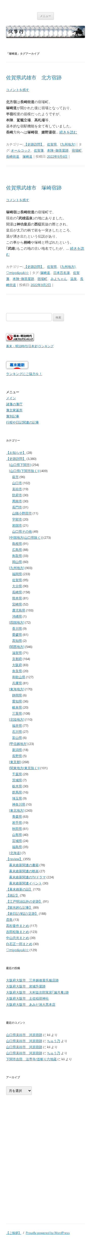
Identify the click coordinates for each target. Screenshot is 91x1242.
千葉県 (17, 774)
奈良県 (17, 671)
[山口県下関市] (20, 464)
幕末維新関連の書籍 (24, 865)
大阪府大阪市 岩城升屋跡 (26, 986)
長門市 (17, 507)
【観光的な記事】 (19, 907)
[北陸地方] (16, 719)
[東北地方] (16, 810)
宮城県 (17, 840)
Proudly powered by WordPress (48, 1233)
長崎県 (17, 592)
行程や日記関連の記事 (22, 422)
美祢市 (17, 489)
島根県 (17, 543)
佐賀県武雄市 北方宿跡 (34, 77)
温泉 (73, 278)
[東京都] (15, 762)
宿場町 (77, 150)
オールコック (21, 150)
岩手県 (17, 822)
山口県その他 (22, 531)
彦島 (9, 919)
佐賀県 (52, 144)
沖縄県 (17, 616)
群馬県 (17, 792)
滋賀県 (17, 652)
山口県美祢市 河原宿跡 (24, 1035)
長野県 (17, 756)
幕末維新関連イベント (25, 883)
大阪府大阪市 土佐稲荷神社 (27, 998)
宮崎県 (17, 604)
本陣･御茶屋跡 (58, 150)
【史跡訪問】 (34, 144)
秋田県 (17, 828)
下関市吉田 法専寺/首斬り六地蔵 (31, 1059)
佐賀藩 (39, 150)
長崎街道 (12, 156)
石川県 (17, 731)
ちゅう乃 (53, 1041)
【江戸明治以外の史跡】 (24, 901)
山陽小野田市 (22, 513)
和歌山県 (18, 677)
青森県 (17, 816)
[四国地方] (16, 622)
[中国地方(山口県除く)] (26, 537)
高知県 (17, 640)
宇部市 (17, 519)
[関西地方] (16, 646)
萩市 (15, 477)
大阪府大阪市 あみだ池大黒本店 (30, 1004)
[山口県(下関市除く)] (24, 470)
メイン (11, 398)
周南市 (17, 501)
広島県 (17, 549)
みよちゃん (59, 278)
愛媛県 (17, 634)
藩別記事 (12, 416)
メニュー (45, 16)
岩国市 (17, 525)
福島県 (17, 847)
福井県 (17, 725)
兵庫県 (17, 683)
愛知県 (17, 701)
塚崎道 (27, 156)
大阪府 (17, 665)
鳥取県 (17, 555)
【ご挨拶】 (13, 1233)
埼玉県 (17, 798)
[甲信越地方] (18, 743)
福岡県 (17, 574)
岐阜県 (17, 707)
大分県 (17, 586)
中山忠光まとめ (17, 937)
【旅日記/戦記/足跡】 (22, 913)
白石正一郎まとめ (19, 944)
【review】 (14, 859)
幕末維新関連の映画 (24, 871)
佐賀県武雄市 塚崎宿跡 (34, 188)
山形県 (17, 834)
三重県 (17, 713)
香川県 (17, 628)
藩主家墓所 (14, 410)
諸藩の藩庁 (14, 404)
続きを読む (68, 132)
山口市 (17, 483)
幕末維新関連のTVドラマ (27, 877)
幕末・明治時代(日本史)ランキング (30, 346)
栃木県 (17, 786)
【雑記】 (12, 895)
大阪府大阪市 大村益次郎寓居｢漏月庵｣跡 (37, 992)
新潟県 (17, 749)
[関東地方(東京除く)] (24, 768)
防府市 (17, 495)
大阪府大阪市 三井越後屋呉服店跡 (32, 980)
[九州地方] (67, 144)
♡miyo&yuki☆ (17, 272)
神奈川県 (18, 804)
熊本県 (17, 598)
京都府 (17, 659)
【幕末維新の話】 (19, 889)
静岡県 (17, 695)
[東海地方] (16, 689)
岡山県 (17, 561)
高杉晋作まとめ (17, 925)
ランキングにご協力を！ (24, 373)
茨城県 (17, 780)
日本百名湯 (61, 272)
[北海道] (15, 853)
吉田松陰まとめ (17, 931)
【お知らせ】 (16, 452)
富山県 (17, 737)
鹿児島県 (18, 610)
